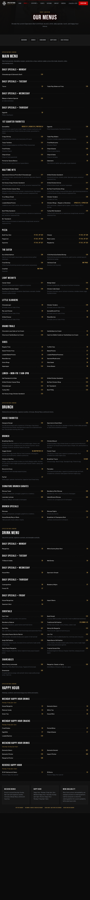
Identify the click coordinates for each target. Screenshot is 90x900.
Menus (25, 3)
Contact (56, 3)
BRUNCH (33, 40)
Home (20, 3)
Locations (34, 3)
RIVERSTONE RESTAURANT (68, 807)
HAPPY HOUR (53, 40)
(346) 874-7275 (73, 3)
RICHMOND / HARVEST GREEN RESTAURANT (34, 807)
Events (42, 3)
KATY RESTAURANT (19, 807)
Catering (49, 3)
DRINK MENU (43, 40)
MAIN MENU (24, 40)
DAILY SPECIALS (65, 40)
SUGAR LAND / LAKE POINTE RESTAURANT (53, 807)
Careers (63, 3)
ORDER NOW (83, 3)
